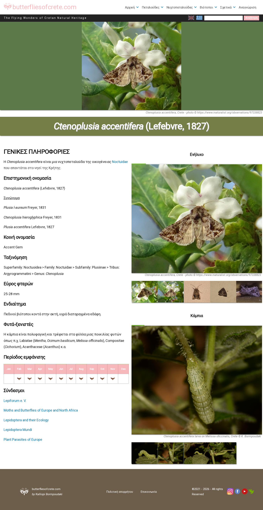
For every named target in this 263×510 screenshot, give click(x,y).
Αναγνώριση (247, 7)
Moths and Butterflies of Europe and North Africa (41, 410)
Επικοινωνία (149, 491)
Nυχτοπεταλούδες (180, 7)
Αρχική (130, 7)
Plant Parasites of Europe (23, 439)
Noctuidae (120, 162)
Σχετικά (226, 7)
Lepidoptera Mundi (18, 430)
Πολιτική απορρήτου (119, 491)
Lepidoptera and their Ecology (26, 420)
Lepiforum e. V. (15, 401)
